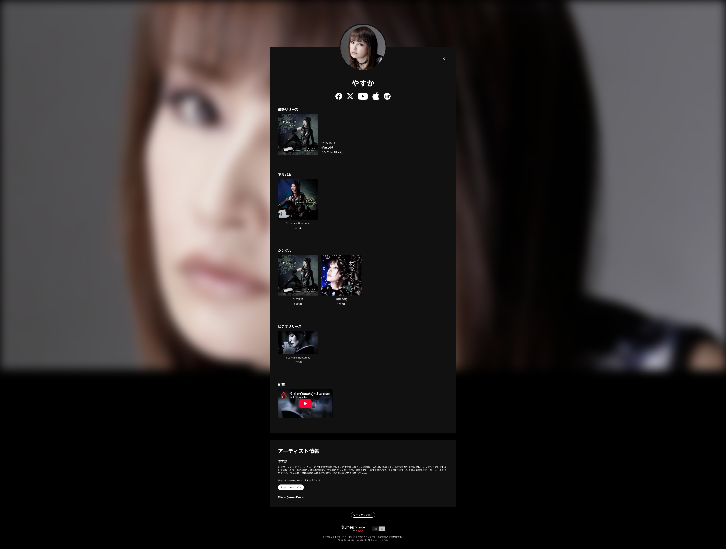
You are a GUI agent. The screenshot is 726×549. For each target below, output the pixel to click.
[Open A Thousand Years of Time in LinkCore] (298, 134)
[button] (444, 58)
